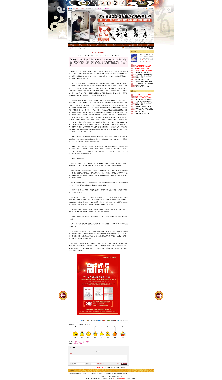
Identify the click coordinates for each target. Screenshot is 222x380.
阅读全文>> (149, 61)
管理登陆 (123, 367)
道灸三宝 (115, 45)
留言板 (123, 45)
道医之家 (81, 45)
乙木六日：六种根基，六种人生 (143, 79)
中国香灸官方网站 (86, 373)
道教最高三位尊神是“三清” (142, 68)
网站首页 (72, 45)
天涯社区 (122, 320)
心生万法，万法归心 (141, 85)
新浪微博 (96, 320)
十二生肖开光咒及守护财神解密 (143, 65)
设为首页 (143, 8)
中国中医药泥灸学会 (96, 373)
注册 (77, 8)
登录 (74, 8)
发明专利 (118, 367)
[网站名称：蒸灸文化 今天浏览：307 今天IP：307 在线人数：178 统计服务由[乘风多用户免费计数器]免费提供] (90, 378)
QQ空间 (90, 320)
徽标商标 (104, 367)
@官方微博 (131, 45)
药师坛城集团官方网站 (122, 373)
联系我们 (113, 367)
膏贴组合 (98, 45)
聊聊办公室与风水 (78, 343)
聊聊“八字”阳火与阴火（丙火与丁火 (144, 76)
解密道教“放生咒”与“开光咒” (143, 67)
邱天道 (108, 367)
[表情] (71, 353)
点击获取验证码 (100, 363)
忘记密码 (81, 8)
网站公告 (149, 45)
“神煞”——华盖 (139, 77)
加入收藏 (138, 8)
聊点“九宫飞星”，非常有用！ (143, 86)
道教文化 (85, 48)
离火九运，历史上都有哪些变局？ (144, 72)
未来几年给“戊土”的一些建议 (81, 342)
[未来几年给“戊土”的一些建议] (159, 295)
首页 (75, 48)
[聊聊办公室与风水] (63, 295)
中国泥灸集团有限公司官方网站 (108, 373)
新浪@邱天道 (140, 45)
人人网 (101, 320)
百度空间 (112, 320)
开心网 (106, 320)
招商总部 (89, 45)
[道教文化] (133, 65)
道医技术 (106, 45)
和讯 (117, 320)
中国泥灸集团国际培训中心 (75, 373)
